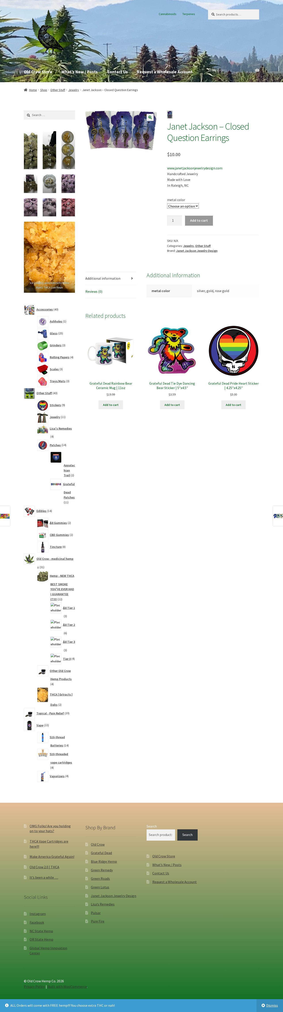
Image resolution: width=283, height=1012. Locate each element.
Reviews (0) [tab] (93, 291)
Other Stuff (57, 90)
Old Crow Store (38, 71)
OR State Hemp (41, 939)
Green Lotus (100, 887)
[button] (150, 117)
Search (152, 826)
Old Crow (98, 844)
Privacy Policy (34, 986)
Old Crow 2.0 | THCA (44, 867)
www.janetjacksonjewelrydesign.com (194, 168)
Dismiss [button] (272, 1005)
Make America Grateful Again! (52, 856)
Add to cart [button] (111, 405)
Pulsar (96, 913)
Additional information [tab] (102, 278)
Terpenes (188, 14)
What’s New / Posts (79, 71)
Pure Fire (97, 921)
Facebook (37, 922)
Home (33, 90)
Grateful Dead (101, 853)
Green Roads (100, 878)
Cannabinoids (167, 14)
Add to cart (199, 220)
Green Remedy (102, 870)
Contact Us (117, 71)
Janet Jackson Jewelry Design (197, 251)
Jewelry (73, 90)
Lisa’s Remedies (103, 904)
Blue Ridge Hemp (104, 861)
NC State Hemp (41, 931)
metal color (176, 200)
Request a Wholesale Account (165, 71)
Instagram (38, 913)
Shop (43, 90)
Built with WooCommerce (67, 986)
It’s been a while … (44, 877)
